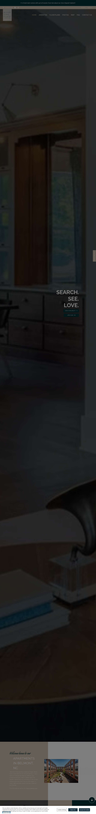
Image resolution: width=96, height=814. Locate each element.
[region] (48, 810)
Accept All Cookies (84, 809)
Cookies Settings (62, 809)
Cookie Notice (6, 812)
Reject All (72, 809)
